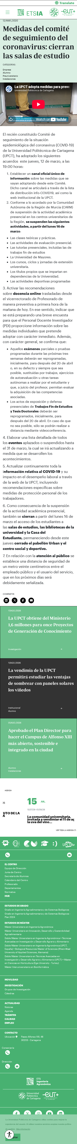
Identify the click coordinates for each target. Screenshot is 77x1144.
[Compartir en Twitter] (14, 600)
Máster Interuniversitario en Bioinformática (27, 967)
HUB (7, 896)
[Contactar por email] (17, 1066)
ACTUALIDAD (12, 1003)
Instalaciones (9, 79)
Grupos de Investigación (17, 989)
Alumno (6, 72)
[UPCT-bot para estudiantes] (5, 845)
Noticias (9, 1007)
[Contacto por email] (69, 855)
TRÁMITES (10, 1015)
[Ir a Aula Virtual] (44, 845)
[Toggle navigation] (8, 12)
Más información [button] (23, 1129)
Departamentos (13, 888)
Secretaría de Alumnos (17, 876)
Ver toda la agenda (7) (66, 830)
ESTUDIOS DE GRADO (16, 905)
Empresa (7, 69)
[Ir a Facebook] (16, 1113)
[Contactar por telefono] (7, 855)
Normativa (10, 892)
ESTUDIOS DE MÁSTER (17, 922)
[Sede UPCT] (55, 843)
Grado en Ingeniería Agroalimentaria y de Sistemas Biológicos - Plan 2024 (37, 915)
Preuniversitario (10, 76)
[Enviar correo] (31, 600)
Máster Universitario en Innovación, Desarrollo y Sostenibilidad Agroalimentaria (37, 932)
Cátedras (9, 993)
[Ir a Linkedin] (60, 1113)
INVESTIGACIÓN (14, 985)
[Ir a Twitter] (27, 1113)
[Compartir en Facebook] (23, 600)
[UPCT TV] (68, 843)
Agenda (9, 1011)
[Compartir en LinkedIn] (6, 600)
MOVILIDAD (11, 979)
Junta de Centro (13, 872)
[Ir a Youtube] (49, 1113)
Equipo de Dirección (15, 868)
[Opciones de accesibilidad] (9, 1134)
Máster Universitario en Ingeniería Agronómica (29, 926)
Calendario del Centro (16, 880)
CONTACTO (11, 1032)
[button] (59, 3)
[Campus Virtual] (30, 843)
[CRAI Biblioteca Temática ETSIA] (16, 843)
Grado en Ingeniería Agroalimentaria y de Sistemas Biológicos (37, 909)
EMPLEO (9, 1023)
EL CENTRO (11, 864)
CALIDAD (10, 1019)
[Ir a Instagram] (38, 1113)
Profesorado (11, 884)
